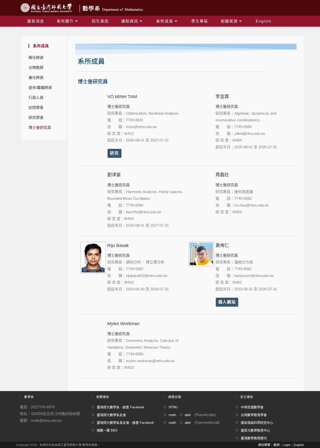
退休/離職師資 (40, 87)
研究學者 (36, 117)
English (299, 445)
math (172, 415)
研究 (114, 153)
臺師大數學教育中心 (255, 430)
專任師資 (36, 57)
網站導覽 (264, 445)
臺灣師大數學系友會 (111, 415)
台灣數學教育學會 (254, 415)
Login (286, 445)
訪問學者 (36, 107)
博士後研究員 (39, 127)
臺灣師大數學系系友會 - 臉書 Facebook (125, 423)
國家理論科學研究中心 (257, 423)
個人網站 (227, 302)
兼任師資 (36, 77)
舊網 (277, 445)
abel (188, 415)
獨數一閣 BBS (107, 430)
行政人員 (36, 97)
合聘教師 (36, 67)
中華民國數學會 (252, 407)
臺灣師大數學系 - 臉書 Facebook (120, 407)
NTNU (173, 407)
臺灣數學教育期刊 (254, 438)
